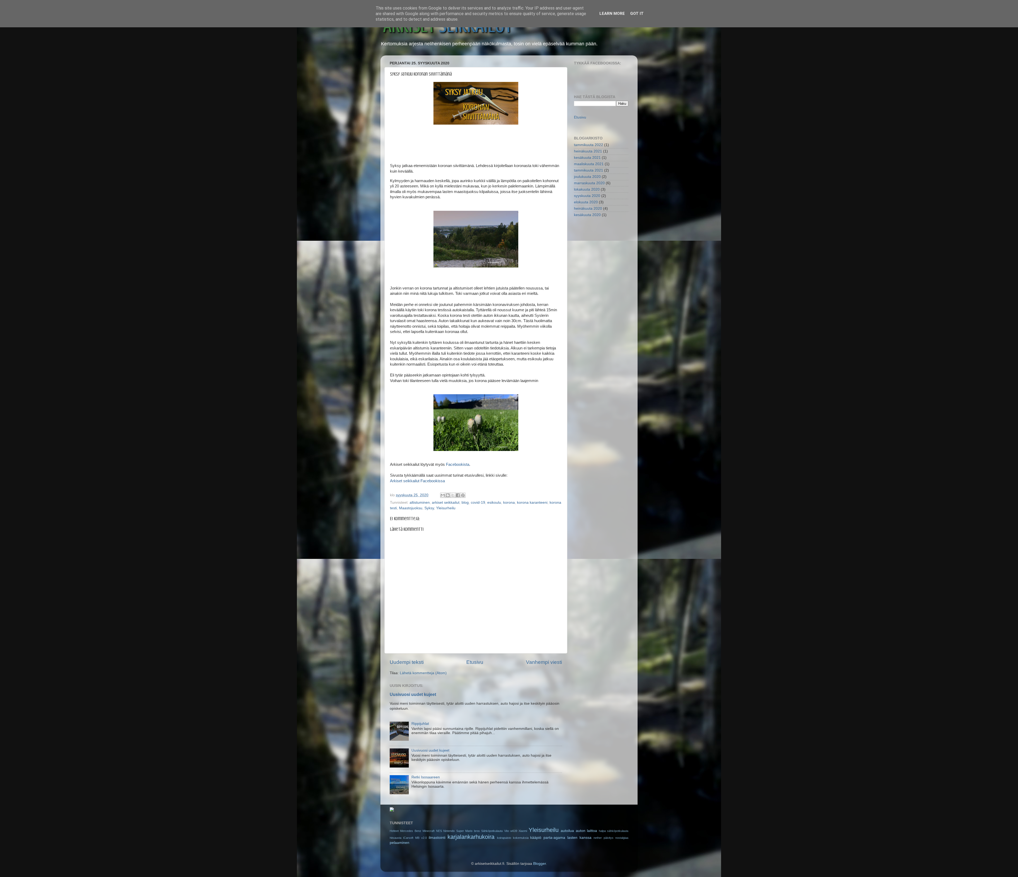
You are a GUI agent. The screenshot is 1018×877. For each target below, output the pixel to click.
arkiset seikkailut (445, 503)
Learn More (612, 13)
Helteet (394, 830)
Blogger (539, 864)
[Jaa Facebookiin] (457, 495)
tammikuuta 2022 (588, 145)
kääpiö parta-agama (547, 838)
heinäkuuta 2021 (588, 151)
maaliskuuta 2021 (589, 164)
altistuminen (420, 503)
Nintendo (449, 830)
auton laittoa (586, 831)
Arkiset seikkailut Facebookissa (417, 481)
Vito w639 (510, 830)
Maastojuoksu (410, 508)
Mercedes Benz (410, 830)
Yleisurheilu (445, 508)
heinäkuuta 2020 (588, 209)
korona (509, 503)
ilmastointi (437, 838)
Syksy (429, 508)
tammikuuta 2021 (588, 170)
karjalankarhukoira (470, 837)
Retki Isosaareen (425, 777)
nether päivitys (603, 837)
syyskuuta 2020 (587, 196)
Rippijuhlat (420, 724)
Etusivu (474, 662)
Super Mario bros (468, 830)
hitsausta (395, 837)
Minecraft (429, 830)
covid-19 (478, 503)
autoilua (567, 831)
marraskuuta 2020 (589, 183)
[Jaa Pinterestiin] (463, 495)
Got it (637, 13)
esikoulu (494, 503)
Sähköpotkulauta (492, 830)
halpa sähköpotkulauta (613, 830)
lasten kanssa (579, 838)
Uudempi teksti (407, 662)
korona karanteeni (532, 503)
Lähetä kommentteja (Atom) (423, 673)
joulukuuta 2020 (587, 177)
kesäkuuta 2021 (587, 158)
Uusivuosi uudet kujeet (413, 694)
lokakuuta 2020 (587, 189)
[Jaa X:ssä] (452, 495)
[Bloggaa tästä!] (447, 495)
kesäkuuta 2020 (587, 215)
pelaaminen (399, 843)
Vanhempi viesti (544, 662)
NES (439, 830)
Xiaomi (523, 830)
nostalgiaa (621, 837)
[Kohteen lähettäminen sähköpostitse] (442, 495)
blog (465, 503)
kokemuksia (521, 837)
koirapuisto (504, 837)
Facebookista (457, 464)
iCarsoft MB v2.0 (415, 837)
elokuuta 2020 (586, 202)
